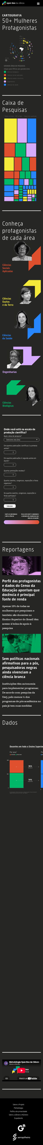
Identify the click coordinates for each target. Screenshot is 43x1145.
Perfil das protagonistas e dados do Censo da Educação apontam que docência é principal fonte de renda (21, 590)
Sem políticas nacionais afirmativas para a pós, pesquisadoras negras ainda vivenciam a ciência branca (20, 667)
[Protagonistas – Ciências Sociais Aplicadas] (21, 258)
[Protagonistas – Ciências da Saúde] (21, 325)
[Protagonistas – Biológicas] (21, 392)
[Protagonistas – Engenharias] (21, 359)
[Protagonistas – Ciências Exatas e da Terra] (21, 291)
